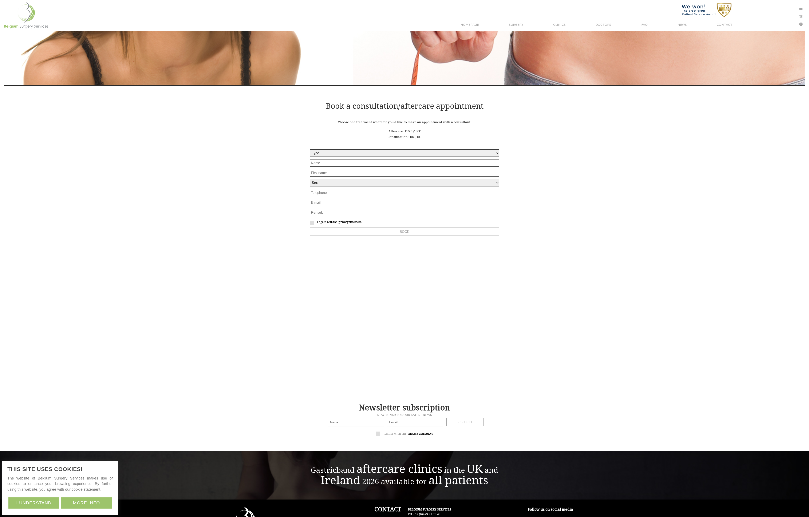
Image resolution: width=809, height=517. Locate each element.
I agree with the (408, 434)
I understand (33, 502)
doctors (603, 24)
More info (86, 502)
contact (724, 24)
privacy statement (350, 222)
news (682, 24)
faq (644, 24)
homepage (470, 24)
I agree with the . (339, 222)
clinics (559, 24)
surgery (516, 24)
